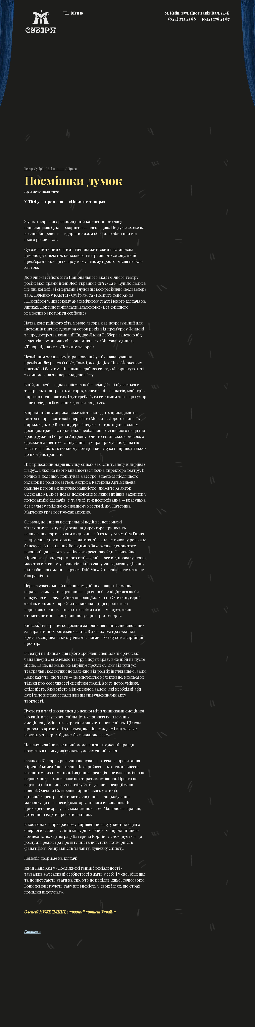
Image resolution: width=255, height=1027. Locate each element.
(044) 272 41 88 (182, 18)
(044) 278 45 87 (216, 18)
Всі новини (56, 169)
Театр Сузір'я (34, 169)
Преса (72, 169)
